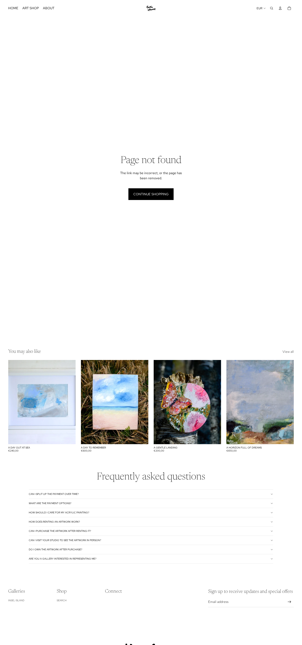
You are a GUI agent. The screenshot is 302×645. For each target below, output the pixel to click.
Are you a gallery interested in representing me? (62, 558)
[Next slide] (215, 402)
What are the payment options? (50, 503)
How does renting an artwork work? (54, 521)
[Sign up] (289, 602)
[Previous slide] (160, 402)
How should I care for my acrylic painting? (59, 512)
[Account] (280, 8)
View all (288, 352)
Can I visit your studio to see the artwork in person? (65, 540)
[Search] (271, 8)
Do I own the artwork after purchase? (55, 549)
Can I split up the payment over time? (54, 494)
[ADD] (69, 438)
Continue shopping (151, 194)
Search (62, 600)
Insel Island (16, 600)
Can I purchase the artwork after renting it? (60, 531)
